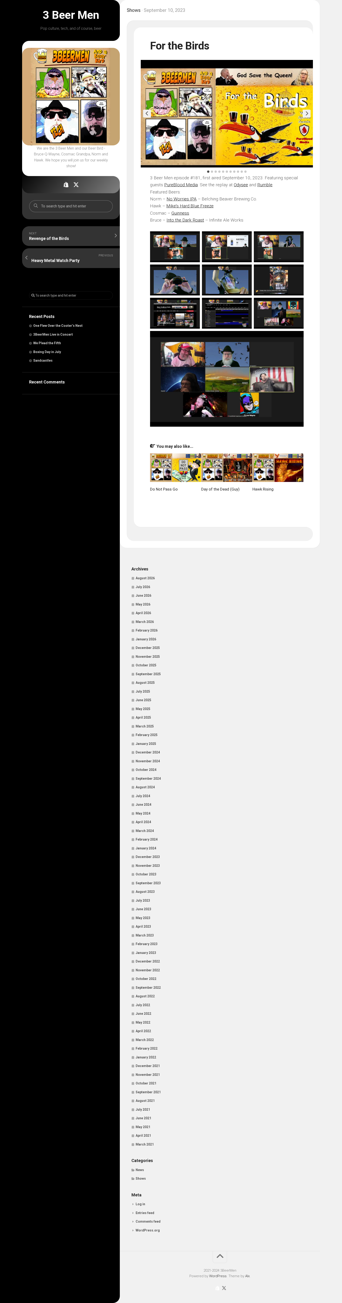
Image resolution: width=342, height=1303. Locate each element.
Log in (140, 1204)
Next (307, 114)
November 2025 (148, 656)
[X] (76, 185)
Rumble (264, 184)
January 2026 (146, 639)
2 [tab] (212, 171)
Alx (247, 1276)
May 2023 (143, 918)
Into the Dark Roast (185, 220)
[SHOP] (66, 185)
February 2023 (147, 944)
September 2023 (148, 883)
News (140, 1170)
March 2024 (145, 831)
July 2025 (143, 691)
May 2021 (143, 1127)
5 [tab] (223, 171)
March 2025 (145, 726)
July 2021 (143, 1109)
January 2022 (146, 1057)
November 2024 (148, 761)
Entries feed (145, 1213)
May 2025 (143, 709)
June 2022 (143, 1013)
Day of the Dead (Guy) (220, 489)
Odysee (241, 184)
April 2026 (143, 613)
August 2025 (145, 682)
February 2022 (147, 1048)
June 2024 (143, 804)
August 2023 (145, 892)
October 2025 (146, 665)
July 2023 (143, 900)
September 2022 (148, 987)
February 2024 (147, 839)
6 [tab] (227, 171)
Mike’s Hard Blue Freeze (190, 206)
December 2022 (148, 961)
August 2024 (145, 787)
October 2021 (146, 1083)
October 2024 (146, 770)
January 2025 (146, 744)
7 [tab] (230, 171)
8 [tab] (234, 171)
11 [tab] (245, 171)
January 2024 (146, 848)
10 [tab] (242, 171)
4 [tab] (219, 171)
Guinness (180, 213)
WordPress (218, 1276)
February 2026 (147, 630)
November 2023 (148, 866)
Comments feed (148, 1221)
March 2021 (145, 1144)
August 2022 (145, 996)
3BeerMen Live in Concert (53, 334)
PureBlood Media (181, 184)
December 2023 (148, 857)
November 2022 (148, 970)
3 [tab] (216, 171)
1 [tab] (208, 171)
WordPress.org (148, 1230)
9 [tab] (238, 171)
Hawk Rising (263, 489)
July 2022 (143, 1005)
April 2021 (143, 1135)
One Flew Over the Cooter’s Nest (58, 325)
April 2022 (143, 1031)
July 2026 (143, 587)
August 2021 (145, 1101)
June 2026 (143, 595)
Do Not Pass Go (164, 489)
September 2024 (148, 778)
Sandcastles (43, 360)
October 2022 (146, 979)
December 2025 (148, 648)
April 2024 (143, 822)
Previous (147, 114)
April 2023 (143, 926)
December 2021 (148, 1066)
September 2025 (148, 674)
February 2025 (147, 735)
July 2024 (143, 796)
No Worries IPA (182, 199)
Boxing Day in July (47, 352)
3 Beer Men (71, 15)
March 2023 (145, 935)
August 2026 (145, 578)
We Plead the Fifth (47, 343)
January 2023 (146, 953)
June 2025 (143, 700)
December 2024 (148, 752)
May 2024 (143, 813)
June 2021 (143, 1118)
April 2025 (143, 717)
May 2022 (143, 1022)
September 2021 (148, 1092)
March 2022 (145, 1040)
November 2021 (148, 1075)
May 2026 (143, 604)
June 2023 (143, 909)
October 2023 (146, 874)
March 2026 (145, 622)
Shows (134, 10)
